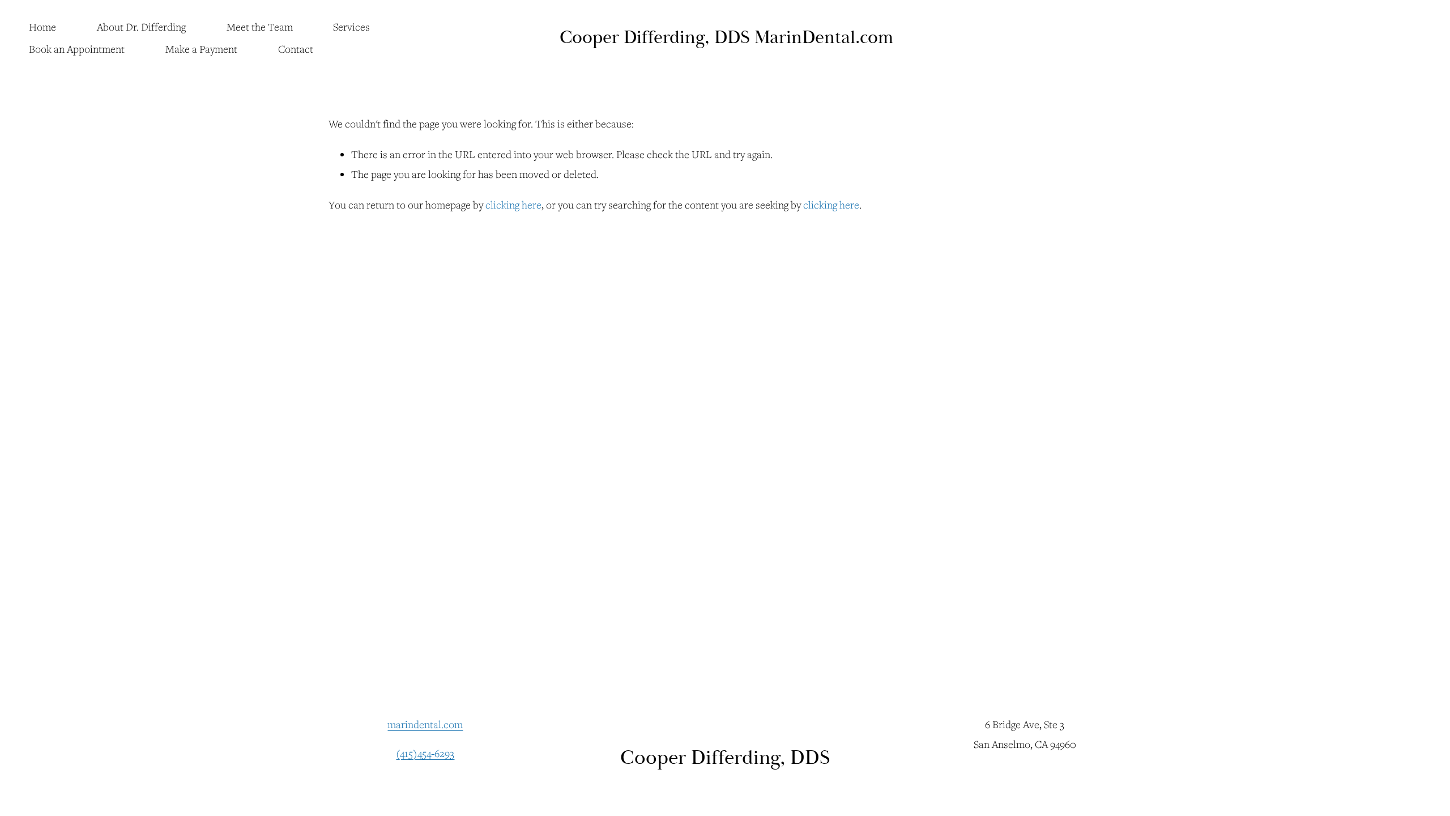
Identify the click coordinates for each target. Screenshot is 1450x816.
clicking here (513, 204)
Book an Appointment (77, 49)
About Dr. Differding (141, 26)
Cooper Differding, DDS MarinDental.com (726, 37)
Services (351, 26)
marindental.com (425, 724)
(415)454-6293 (425, 753)
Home (42, 26)
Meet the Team (260, 26)
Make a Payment (201, 49)
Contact (295, 49)
